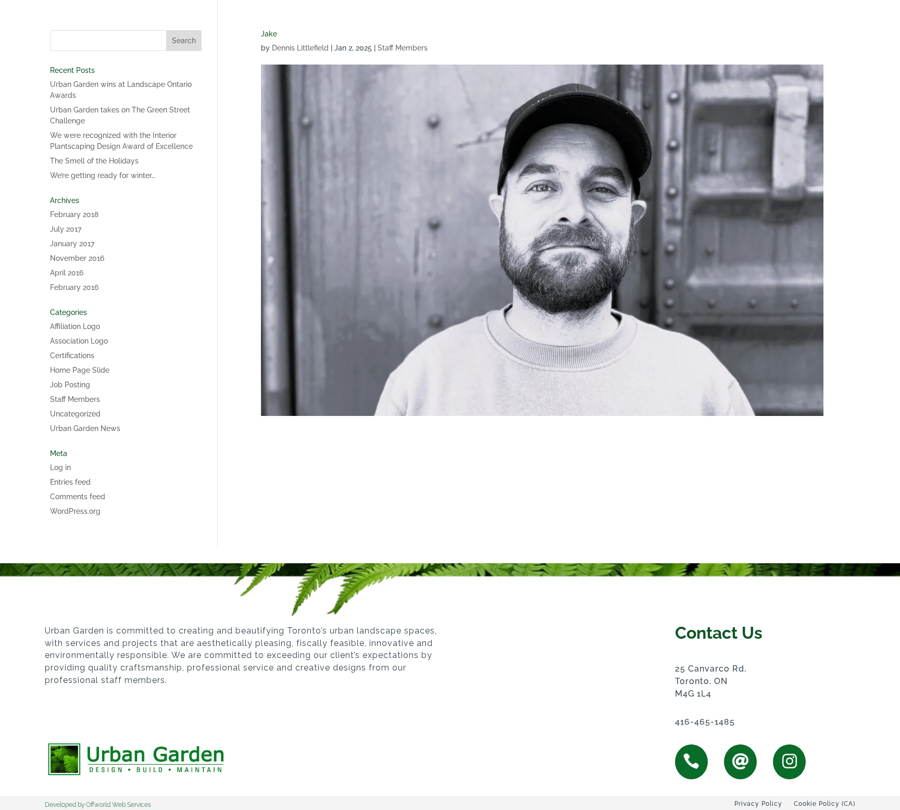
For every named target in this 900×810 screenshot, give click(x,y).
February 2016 (74, 287)
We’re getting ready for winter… (102, 175)
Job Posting (70, 385)
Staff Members (403, 48)
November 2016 (77, 258)
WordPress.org (75, 511)
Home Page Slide (79, 370)
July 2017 (65, 229)
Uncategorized (75, 414)
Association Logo (79, 341)
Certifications (72, 355)
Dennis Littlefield (300, 48)
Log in (60, 467)
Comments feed (77, 496)
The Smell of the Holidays (94, 161)
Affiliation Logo (75, 326)
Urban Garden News (85, 428)
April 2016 (66, 273)
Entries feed (70, 482)
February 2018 (74, 214)
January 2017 (72, 243)
